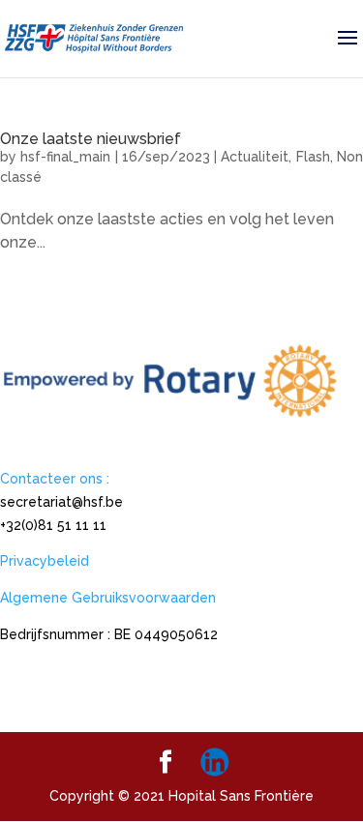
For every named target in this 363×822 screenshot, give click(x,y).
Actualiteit (254, 156)
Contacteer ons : (54, 478)
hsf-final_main (65, 156)
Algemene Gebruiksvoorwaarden (108, 597)
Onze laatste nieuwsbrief (90, 139)
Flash (313, 156)
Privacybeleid (44, 561)
